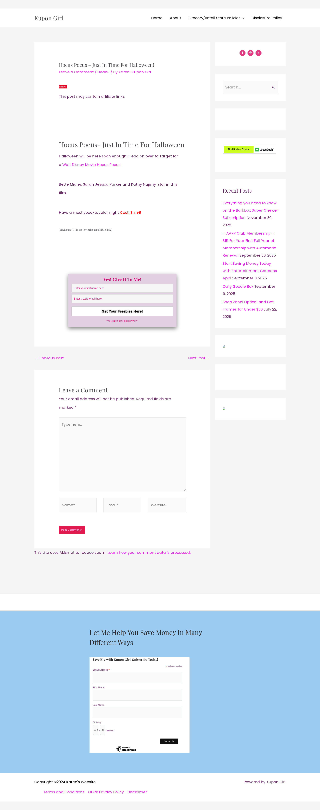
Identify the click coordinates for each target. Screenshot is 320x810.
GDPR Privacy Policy (106, 792)
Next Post (199, 358)
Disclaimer (137, 792)
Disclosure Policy (267, 17)
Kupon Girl (48, 18)
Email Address (101, 669)
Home (156, 17)
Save (64, 86)
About (175, 17)
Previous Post (49, 358)
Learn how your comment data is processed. (149, 552)
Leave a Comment (76, 72)
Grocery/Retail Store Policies (214, 17)
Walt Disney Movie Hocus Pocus (91, 164)
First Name (98, 687)
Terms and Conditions (63, 792)
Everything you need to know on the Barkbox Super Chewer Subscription (250, 210)
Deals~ (103, 72)
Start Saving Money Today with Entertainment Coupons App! (250, 271)
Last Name (98, 705)
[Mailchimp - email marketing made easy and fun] (126, 751)
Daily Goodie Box (238, 286)
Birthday (97, 722)
